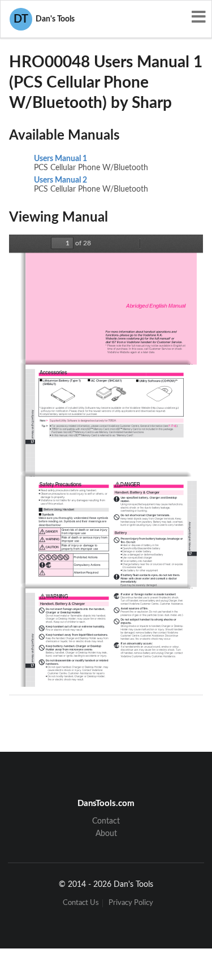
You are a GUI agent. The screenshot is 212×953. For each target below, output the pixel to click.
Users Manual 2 (60, 180)
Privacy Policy (131, 903)
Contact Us (81, 903)
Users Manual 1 (60, 159)
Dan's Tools (44, 19)
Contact (106, 821)
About (106, 834)
